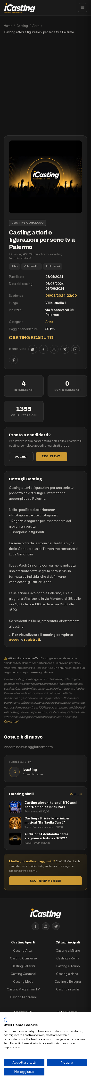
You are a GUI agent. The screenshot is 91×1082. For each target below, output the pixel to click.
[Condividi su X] (54, 349)
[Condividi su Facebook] (43, 349)
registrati (32, 639)
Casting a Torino (68, 966)
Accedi (21, 456)
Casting (22, 26)
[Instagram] (46, 926)
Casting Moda (23, 981)
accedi (14, 639)
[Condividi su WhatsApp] (32, 349)
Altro (35, 26)
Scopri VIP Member (45, 880)
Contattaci (11, 721)
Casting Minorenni (23, 997)
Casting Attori (23, 950)
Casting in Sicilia (68, 989)
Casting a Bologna (68, 981)
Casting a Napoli (67, 974)
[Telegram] (56, 926)
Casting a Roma (67, 958)
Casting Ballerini (23, 966)
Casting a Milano (68, 950)
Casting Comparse (23, 958)
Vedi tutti (76, 794)
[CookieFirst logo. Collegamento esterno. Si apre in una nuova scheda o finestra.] (5, 1020)
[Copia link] (13, 360)
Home (8, 26)
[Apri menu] (82, 7)
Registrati (51, 456)
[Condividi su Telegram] (64, 349)
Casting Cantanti (23, 974)
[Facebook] (35, 926)
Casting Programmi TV (23, 989)
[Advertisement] (45, 87)
